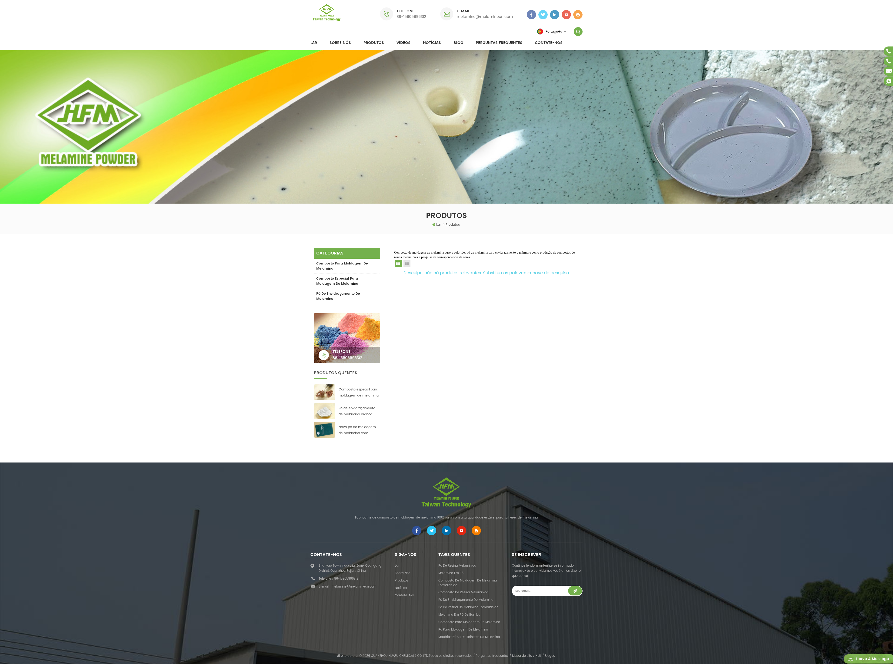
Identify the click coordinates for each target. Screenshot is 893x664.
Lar (313, 43)
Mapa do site (522, 656)
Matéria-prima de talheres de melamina (469, 637)
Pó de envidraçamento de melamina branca (357, 411)
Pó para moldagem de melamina (463, 629)
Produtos (373, 43)
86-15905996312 (411, 17)
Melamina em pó (450, 573)
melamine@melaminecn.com (485, 17)
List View (406, 263)
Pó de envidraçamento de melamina (338, 296)
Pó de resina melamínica (457, 565)
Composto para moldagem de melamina (342, 266)
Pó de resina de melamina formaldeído (468, 607)
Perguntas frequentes (499, 43)
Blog (458, 43)
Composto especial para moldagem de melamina (337, 281)
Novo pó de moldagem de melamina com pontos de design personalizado (357, 430)
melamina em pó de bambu (459, 614)
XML (538, 656)
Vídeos (403, 43)
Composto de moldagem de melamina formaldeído (467, 583)
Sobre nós (340, 43)
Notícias (432, 43)
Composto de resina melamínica (463, 592)
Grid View (398, 263)
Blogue (550, 656)
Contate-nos (549, 43)
